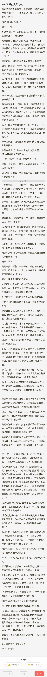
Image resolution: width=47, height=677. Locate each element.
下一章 (39, 674)
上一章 (8, 674)
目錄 (23, 674)
